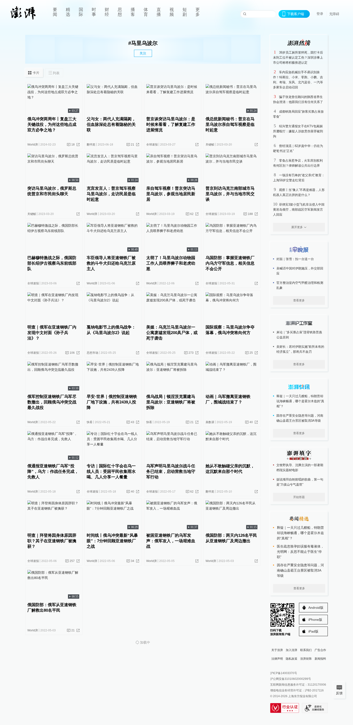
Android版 (315, 607)
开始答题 (299, 497)
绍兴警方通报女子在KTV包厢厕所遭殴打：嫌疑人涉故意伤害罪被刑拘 (298, 131)
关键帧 (210, 144)
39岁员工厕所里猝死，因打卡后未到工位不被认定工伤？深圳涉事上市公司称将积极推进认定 (298, 57)
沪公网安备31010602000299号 (290, 679)
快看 (89, 422)
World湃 (32, 144)
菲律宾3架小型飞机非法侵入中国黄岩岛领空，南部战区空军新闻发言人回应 (298, 209)
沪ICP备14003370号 (283, 673)
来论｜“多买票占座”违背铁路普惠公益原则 (299, 334)
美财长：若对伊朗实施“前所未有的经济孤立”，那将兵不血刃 (300, 349)
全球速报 (152, 144)
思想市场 (92, 352)
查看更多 (299, 300)
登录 (319, 14)
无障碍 (334, 14)
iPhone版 (315, 619)
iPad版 (313, 631)
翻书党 (91, 144)
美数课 (210, 422)
